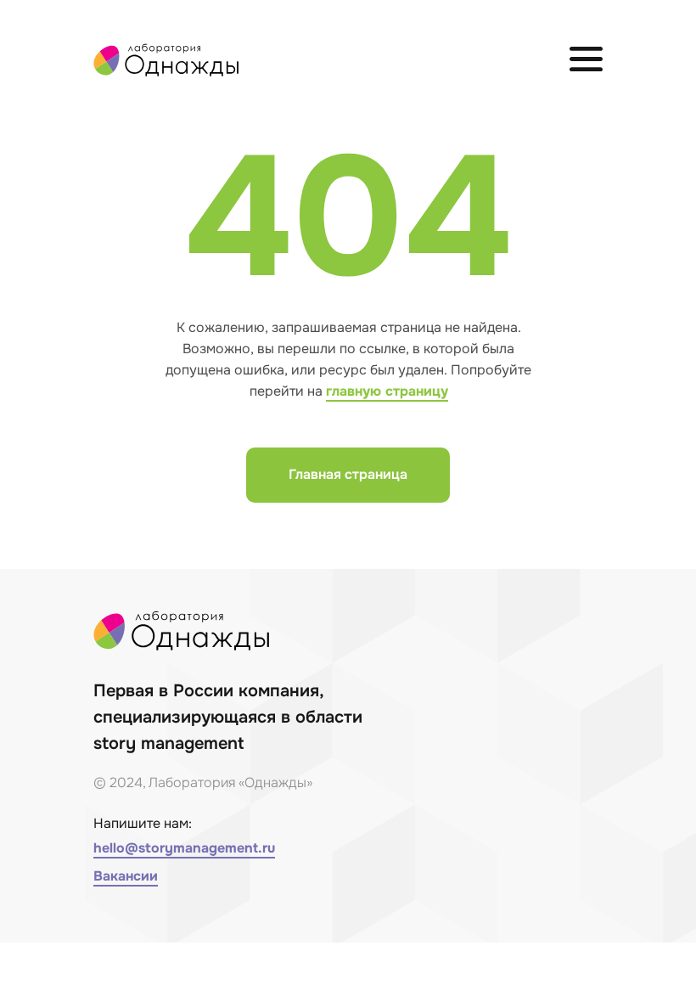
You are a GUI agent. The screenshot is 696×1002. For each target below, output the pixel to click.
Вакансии (125, 876)
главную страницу (387, 391)
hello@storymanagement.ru (184, 848)
